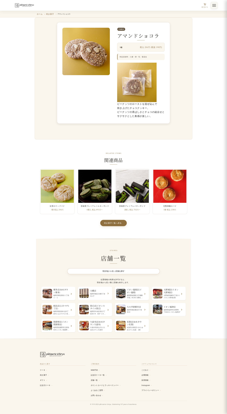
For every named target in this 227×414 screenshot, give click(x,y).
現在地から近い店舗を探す (113, 271)
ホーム (40, 14)
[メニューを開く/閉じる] (214, 5)
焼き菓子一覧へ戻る (113, 223)
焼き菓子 (50, 14)
